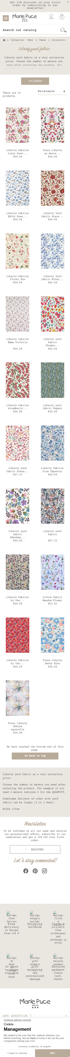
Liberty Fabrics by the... (17, 599)
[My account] (51, 17)
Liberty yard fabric (52, 533)
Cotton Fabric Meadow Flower (52, 599)
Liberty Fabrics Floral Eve (17, 278)
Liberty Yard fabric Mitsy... (52, 278)
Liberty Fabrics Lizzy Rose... (17, 152)
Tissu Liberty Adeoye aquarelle (17, 726)
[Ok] (63, 30)
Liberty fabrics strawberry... (17, 407)
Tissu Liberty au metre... (52, 152)
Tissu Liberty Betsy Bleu (52, 662)
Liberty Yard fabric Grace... (52, 215)
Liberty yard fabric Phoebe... (52, 342)
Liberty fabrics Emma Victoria (17, 341)
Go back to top (35, 755)
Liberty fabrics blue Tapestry (52, 470)
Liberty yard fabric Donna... (17, 470)
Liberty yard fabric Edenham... (18, 534)
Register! (36, 849)
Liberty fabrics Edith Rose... (17, 215)
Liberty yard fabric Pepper (52, 407)
